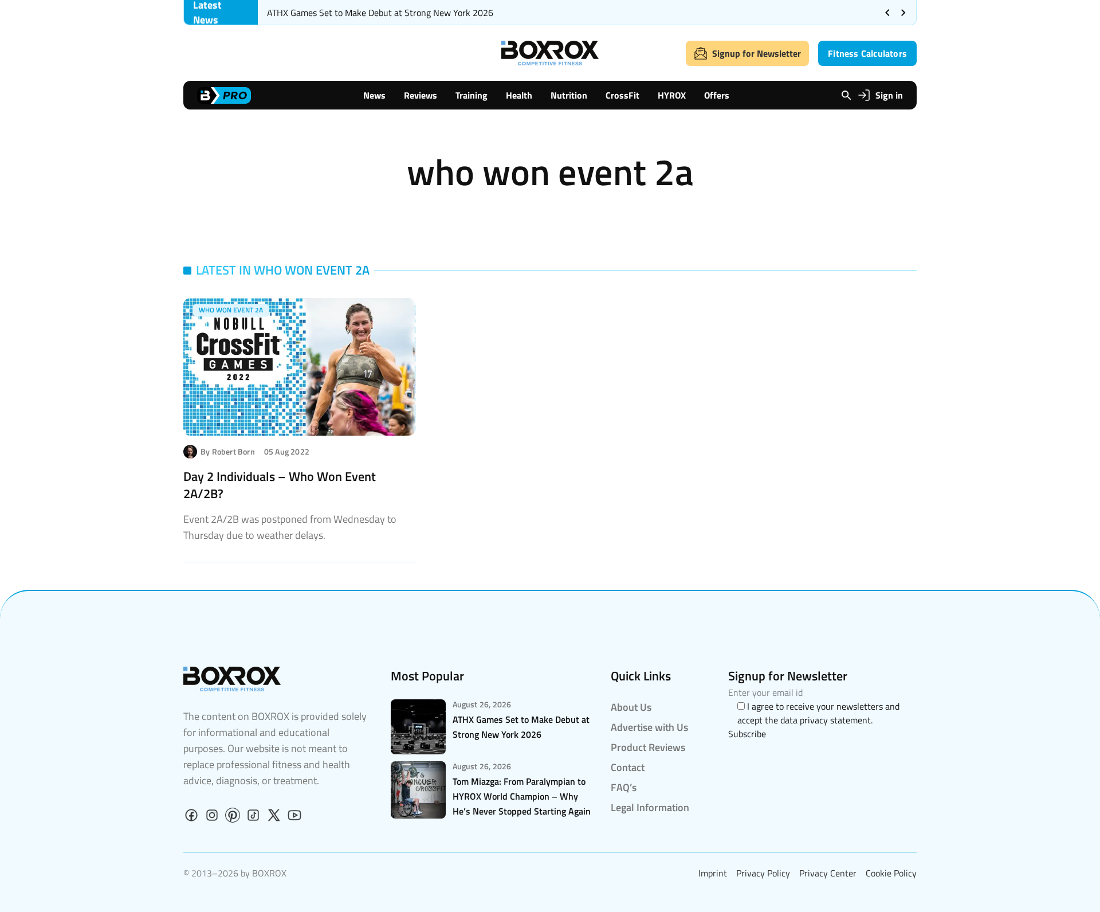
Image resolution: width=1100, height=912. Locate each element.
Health (519, 95)
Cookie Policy (891, 873)
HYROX (672, 95)
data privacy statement (825, 720)
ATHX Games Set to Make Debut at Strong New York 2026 (380, 12)
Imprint (712, 873)
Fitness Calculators (867, 53)
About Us (631, 707)
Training (471, 95)
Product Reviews (648, 747)
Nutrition (569, 95)
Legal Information (650, 807)
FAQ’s (624, 787)
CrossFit (622, 95)
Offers (716, 95)
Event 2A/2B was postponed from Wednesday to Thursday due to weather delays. (289, 527)
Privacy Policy (763, 873)
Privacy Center (828, 873)
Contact (628, 767)
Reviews (420, 95)
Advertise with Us (649, 727)
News (374, 95)
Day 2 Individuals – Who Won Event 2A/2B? (279, 485)
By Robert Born (228, 452)
